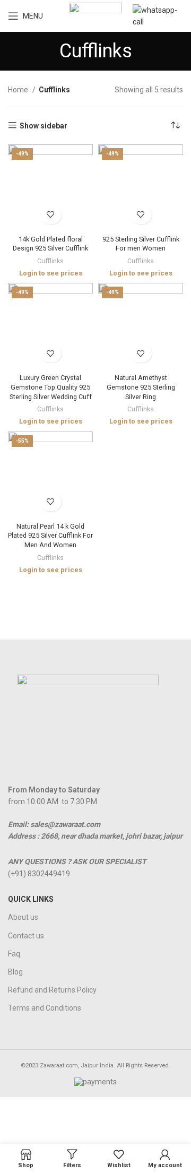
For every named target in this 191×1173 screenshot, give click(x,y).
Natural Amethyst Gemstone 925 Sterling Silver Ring (141, 387)
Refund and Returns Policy (52, 990)
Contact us (26, 936)
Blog (15, 972)
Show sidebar (43, 126)
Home (19, 89)
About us (23, 917)
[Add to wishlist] (50, 214)
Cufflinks (50, 261)
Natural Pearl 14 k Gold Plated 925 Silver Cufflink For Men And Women (50, 535)
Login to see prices (50, 273)
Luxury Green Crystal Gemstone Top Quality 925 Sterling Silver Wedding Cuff (51, 387)
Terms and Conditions (44, 1008)
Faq (14, 954)
